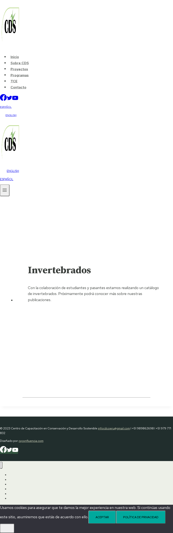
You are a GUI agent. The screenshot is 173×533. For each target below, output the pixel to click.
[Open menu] (4, 190)
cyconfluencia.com (31, 441)
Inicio (15, 57)
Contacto (18, 87)
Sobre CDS (20, 63)
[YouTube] (15, 99)
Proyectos (19, 69)
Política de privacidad (140, 517)
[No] (7, 528)
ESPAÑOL (6, 107)
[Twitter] (9, 99)
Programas (20, 75)
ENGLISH (10, 115)
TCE (14, 81)
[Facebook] (3, 99)
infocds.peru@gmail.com (114, 428)
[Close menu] (1, 465)
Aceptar (102, 517)
